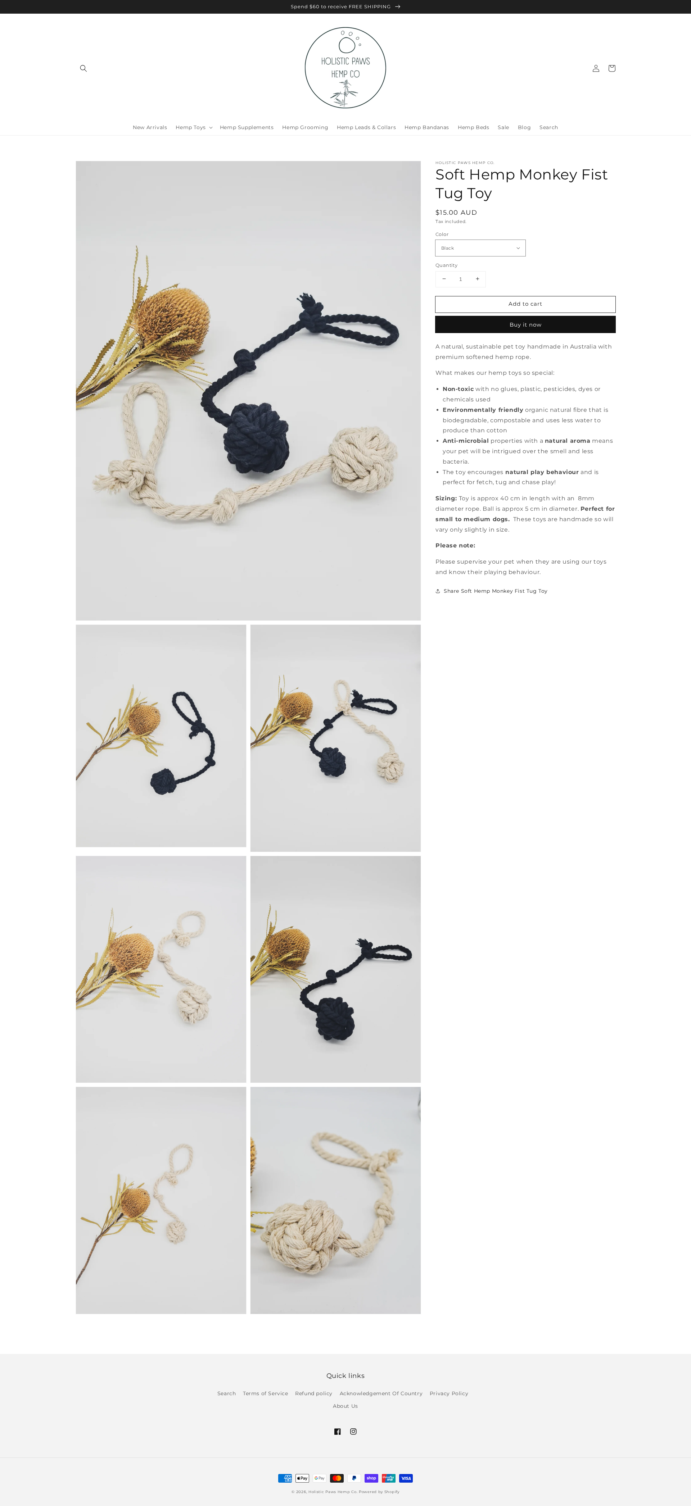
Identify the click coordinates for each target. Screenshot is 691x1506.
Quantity (446, 265)
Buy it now (526, 324)
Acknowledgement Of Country (381, 1393)
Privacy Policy (449, 1393)
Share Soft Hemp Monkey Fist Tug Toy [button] (496, 590)
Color (441, 234)
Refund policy (314, 1393)
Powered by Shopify (379, 1491)
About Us (345, 1406)
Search (226, 1393)
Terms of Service (265, 1393)
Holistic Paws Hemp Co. (332, 1491)
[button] (83, 68)
